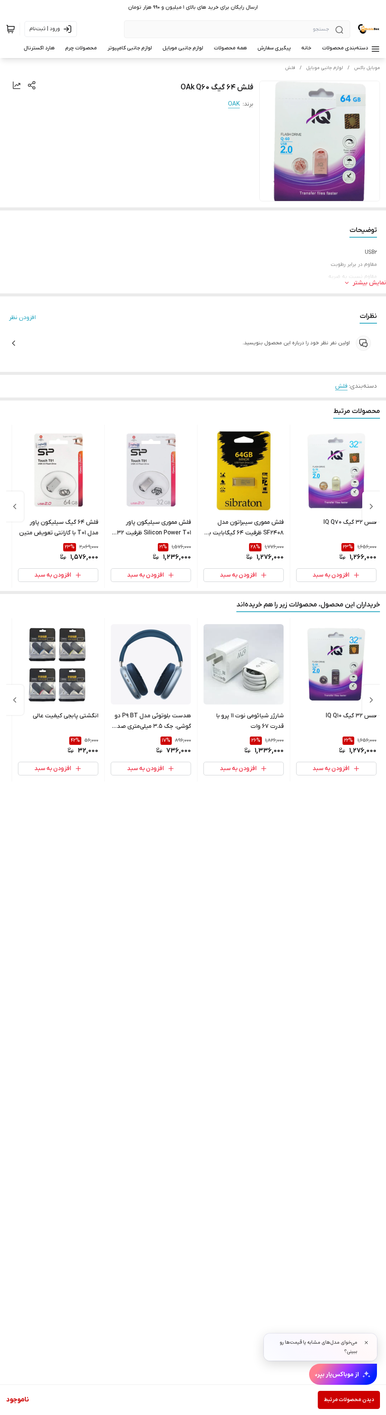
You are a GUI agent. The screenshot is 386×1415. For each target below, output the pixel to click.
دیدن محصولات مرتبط (349, 1399)
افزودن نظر (22, 317)
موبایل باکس (367, 68)
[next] (15, 506)
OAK (234, 104)
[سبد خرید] (10, 29)
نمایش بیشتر (369, 283)
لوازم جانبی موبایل (324, 68)
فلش (290, 68)
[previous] (371, 506)
